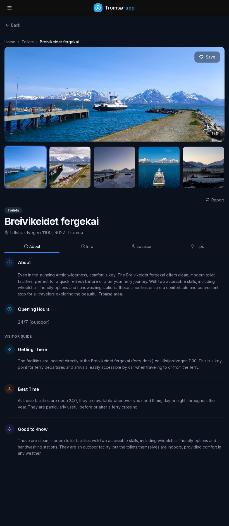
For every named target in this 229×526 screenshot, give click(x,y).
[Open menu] (9, 8)
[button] (114, 94)
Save (210, 57)
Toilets (28, 41)
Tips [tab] (200, 246)
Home (9, 41)
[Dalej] (214, 94)
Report (217, 200)
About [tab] (34, 246)
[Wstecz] (15, 94)
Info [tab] (89, 246)
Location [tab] (144, 246)
